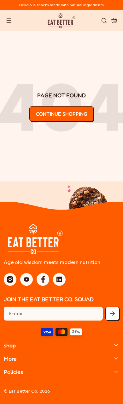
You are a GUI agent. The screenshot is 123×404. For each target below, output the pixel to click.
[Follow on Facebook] (43, 279)
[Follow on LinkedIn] (59, 279)
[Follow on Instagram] (10, 279)
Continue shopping (61, 114)
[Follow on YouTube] (26, 279)
